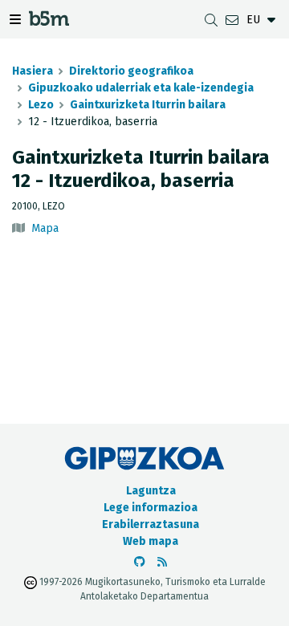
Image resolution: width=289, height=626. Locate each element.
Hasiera (32, 71)
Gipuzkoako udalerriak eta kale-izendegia (141, 88)
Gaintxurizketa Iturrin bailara (148, 105)
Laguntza (151, 491)
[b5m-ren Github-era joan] (139, 562)
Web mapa (150, 541)
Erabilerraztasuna (150, 524)
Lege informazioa (150, 507)
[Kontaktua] (232, 19)
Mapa (45, 228)
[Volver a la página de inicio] (49, 21)
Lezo (41, 105)
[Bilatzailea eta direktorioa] (211, 19)
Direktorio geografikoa (131, 71)
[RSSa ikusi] (162, 562)
